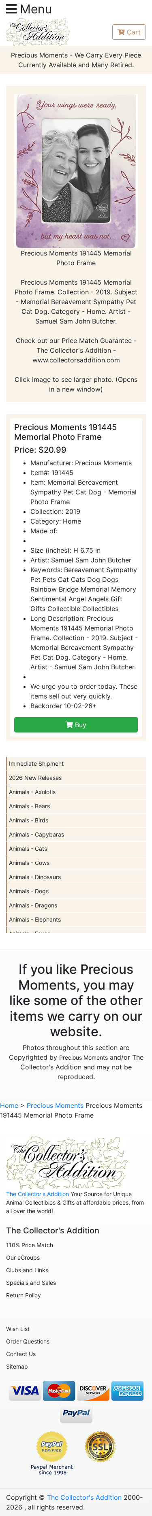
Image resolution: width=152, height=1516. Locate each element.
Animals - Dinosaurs (35, 876)
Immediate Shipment (36, 763)
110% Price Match (29, 1244)
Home (9, 1105)
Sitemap (17, 1366)
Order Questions (27, 1341)
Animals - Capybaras (36, 834)
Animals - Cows (29, 862)
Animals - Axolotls (32, 791)
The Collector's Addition (37, 1193)
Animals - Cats (28, 848)
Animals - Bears (29, 806)
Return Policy (23, 1295)
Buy (79, 725)
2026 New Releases (35, 777)
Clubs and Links (27, 1270)
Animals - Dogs (29, 891)
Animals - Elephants (35, 919)
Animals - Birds (28, 820)
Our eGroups (23, 1257)
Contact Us (21, 1353)
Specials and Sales (31, 1282)
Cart (134, 32)
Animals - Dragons (33, 905)
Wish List (18, 1328)
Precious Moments (83, 1057)
